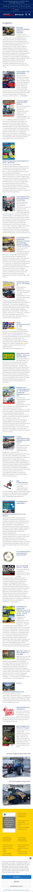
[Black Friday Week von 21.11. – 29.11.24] (9, 570)
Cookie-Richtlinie (7, 890)
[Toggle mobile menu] (29, 14)
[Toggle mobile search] (26, 14)
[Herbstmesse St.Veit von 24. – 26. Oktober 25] (9, 289)
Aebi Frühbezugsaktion (22, 481)
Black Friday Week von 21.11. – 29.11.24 (22, 566)
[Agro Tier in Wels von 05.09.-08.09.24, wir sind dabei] (9, 654)
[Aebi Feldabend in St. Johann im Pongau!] (9, 735)
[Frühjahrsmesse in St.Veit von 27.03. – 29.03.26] (9, 108)
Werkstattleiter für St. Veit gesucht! (23, 708)
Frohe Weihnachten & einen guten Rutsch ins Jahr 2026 (23, 198)
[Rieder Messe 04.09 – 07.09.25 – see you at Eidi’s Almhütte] (9, 356)
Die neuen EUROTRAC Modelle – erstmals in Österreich (23, 30)
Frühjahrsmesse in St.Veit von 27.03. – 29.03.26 (22, 102)
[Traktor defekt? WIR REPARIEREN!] (9, 79)
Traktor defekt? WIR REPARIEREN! (22, 72)
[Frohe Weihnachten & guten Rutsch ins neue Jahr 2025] (9, 557)
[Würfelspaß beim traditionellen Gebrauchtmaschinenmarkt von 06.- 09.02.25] (9, 507)
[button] (30, 858)
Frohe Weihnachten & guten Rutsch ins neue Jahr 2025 (23, 553)
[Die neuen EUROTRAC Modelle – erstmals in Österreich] (9, 31)
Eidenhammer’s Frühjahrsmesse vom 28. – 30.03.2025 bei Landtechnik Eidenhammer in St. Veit (23, 392)
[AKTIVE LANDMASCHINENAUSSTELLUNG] (9, 686)
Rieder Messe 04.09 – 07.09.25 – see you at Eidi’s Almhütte (23, 355)
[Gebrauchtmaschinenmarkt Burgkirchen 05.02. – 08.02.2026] (9, 151)
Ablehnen (16, 881)
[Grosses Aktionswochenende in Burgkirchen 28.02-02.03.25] (9, 443)
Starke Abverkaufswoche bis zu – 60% (23, 324)
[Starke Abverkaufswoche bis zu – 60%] (9, 325)
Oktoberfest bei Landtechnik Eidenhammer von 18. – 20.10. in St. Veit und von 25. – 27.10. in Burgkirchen (23, 611)
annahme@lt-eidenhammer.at (16, 2)
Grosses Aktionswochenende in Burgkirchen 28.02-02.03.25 (23, 439)
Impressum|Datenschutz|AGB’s (21, 890)
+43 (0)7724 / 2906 (23, 1)
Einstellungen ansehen (16, 886)
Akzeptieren (16, 877)
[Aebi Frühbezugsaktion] (9, 484)
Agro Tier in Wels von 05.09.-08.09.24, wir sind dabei (23, 652)
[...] (5, 66)
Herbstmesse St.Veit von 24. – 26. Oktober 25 (23, 283)
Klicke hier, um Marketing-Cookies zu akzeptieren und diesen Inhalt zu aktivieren (9, 822)
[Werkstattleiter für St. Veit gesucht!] (9, 711)
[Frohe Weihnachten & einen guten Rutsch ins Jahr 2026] (9, 203)
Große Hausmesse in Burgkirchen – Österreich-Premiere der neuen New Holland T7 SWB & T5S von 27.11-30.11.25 (23, 242)
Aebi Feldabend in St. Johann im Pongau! (23, 727)
